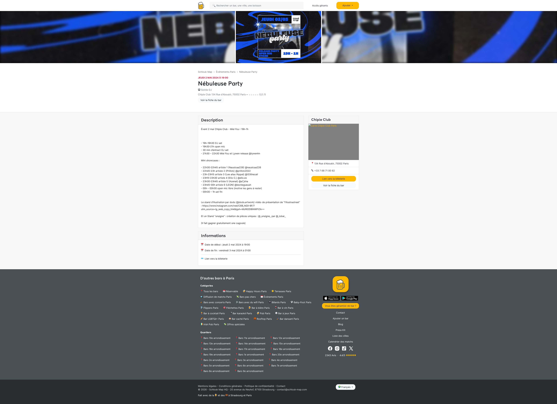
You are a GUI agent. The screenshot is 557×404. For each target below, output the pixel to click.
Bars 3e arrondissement (250, 360)
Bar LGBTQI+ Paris (213, 318)
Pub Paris (264, 313)
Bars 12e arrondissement (286, 338)
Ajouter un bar (340, 318)
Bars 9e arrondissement (250, 371)
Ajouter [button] (346, 5)
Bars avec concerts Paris (217, 302)
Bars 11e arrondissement (251, 338)
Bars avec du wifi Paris (251, 302)
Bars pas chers (247, 296)
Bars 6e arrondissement (250, 365)
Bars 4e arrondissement (284, 360)
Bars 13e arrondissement (216, 343)
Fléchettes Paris (235, 307)
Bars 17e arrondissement (251, 349)
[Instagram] (337, 348)
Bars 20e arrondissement (285, 354)
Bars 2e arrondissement (216, 360)
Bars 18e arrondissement (286, 349)
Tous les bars (210, 291)
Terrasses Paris (282, 291)
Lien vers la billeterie (216, 258)
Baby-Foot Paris (302, 302)
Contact (340, 312)
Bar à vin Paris (285, 307)
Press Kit (340, 330)
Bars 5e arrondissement (216, 365)
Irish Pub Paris (211, 324)
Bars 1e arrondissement (251, 354)
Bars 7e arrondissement (284, 365)
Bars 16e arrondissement (216, 349)
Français (346, 387)
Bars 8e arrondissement (216, 371)
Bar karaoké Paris (242, 313)
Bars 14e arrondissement (251, 343)
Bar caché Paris (240, 318)
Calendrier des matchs (340, 341)
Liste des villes (340, 335)
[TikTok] (344, 348)
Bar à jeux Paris (286, 313)
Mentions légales (207, 386)
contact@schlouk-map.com (292, 389)
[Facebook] (330, 348)
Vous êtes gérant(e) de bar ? (340, 305)
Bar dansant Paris (289, 318)
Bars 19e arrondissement (216, 354)
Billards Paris (278, 302)
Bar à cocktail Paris (214, 313)
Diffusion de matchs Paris (217, 296)
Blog (340, 324)
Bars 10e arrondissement (216, 338)
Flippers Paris (210, 307)
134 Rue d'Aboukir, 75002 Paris (331, 163)
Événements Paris (225, 71)
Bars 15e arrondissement (286, 343)
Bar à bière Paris (260, 307)
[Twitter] (351, 348)
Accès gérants (320, 5)
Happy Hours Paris (256, 291)
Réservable (231, 291)
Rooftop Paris (264, 318)
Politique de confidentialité (259, 386)
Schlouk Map (205, 71)
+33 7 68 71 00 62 (324, 170)
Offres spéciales (235, 324)
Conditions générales (230, 386)
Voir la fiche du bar (210, 100)
